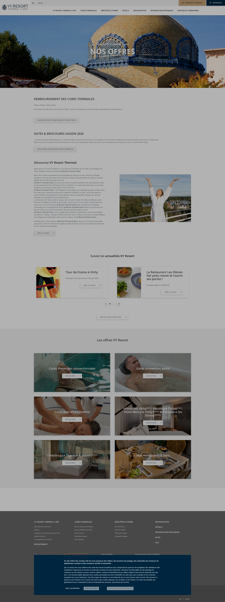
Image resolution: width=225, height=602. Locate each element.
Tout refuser (91, 588)
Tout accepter (72, 588)
